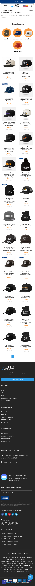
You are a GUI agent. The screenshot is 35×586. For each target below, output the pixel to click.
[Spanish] (27, 6)
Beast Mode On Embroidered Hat (9, 297)
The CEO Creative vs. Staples (9, 539)
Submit (5, 498)
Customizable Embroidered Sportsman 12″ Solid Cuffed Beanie (9, 200)
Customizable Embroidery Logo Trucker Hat (9, 99)
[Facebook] (2, 514)
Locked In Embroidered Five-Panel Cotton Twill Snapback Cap (9, 175)
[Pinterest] (9, 514)
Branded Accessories (7, 436)
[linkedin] (12, 514)
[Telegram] (16, 514)
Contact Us (4, 422)
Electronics (4, 433)
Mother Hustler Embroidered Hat (25, 297)
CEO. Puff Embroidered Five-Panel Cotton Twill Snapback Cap (26, 74)
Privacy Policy (5, 412)
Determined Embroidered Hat (9, 346)
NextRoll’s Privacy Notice (14, 505)
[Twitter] (6, 514)
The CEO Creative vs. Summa (9, 541)
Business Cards (5, 441)
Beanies (6, 39)
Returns (3, 414)
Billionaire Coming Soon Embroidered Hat (9, 321)
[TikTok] (16, 523)
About (3, 393)
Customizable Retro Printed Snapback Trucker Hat (9, 273)
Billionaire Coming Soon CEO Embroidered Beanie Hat (25, 321)
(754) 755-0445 (12, 462)
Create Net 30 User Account (9, 401)
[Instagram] (9, 523)
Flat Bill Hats (28, 39)
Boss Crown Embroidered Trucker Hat (26, 200)
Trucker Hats (18, 51)
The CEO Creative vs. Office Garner (11, 536)
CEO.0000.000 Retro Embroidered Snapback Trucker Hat (9, 249)
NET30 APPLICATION (17, 1)
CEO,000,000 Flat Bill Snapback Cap (9, 225)
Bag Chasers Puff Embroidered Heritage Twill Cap (9, 74)
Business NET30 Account (9, 398)
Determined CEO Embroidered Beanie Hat (25, 347)
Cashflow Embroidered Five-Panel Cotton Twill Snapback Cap (26, 99)
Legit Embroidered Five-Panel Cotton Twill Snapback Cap (26, 148)
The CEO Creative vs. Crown (9, 544)
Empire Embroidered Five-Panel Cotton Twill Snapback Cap (9, 124)
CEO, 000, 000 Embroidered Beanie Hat (25, 226)
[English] (24, 6)
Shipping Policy (5, 419)
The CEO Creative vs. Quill (8, 533)
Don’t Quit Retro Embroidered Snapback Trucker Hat (26, 249)
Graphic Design (5, 438)
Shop (2, 390)
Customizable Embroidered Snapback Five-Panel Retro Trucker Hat (25, 274)
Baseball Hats (17, 39)
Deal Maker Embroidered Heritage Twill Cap (26, 124)
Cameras (4, 444)
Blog (2, 395)
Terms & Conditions (7, 417)
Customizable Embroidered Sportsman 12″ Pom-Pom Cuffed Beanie (25, 175)
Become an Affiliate (17, 379)
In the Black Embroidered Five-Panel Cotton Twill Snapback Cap (9, 149)
